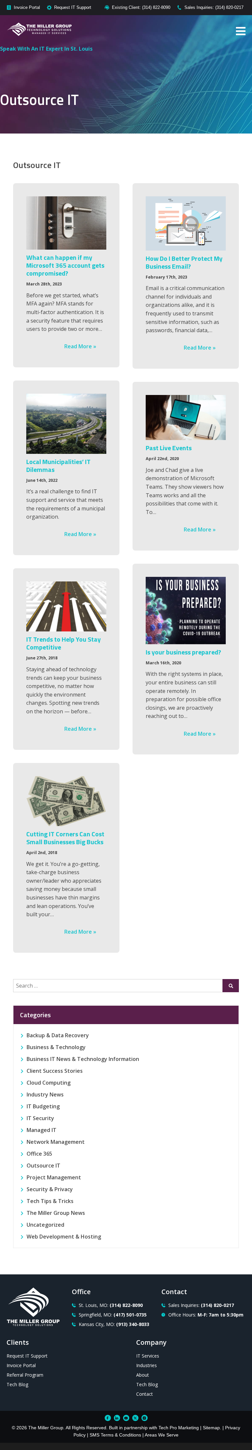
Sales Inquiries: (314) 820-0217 (213, 7)
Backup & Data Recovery (58, 1035)
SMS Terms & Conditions (115, 1435)
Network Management (56, 1141)
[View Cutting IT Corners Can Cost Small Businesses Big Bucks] (66, 801)
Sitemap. (212, 1427)
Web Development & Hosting (64, 1236)
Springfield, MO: (113, 1315)
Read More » (80, 346)
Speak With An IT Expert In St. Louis (46, 48)
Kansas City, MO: (114, 1324)
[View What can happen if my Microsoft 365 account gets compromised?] (66, 223)
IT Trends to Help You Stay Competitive (63, 643)
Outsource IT (43, 1165)
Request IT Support (72, 7)
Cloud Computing (49, 1082)
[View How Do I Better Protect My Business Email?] (186, 223)
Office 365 (39, 1153)
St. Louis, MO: (111, 1305)
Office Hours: (205, 1315)
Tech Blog (17, 1384)
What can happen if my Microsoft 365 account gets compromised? (65, 265)
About (142, 1375)
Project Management (54, 1177)
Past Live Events (169, 448)
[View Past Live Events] (186, 417)
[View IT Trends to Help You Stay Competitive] (66, 606)
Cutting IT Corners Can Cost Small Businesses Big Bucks (65, 838)
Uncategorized (45, 1224)
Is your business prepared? (183, 652)
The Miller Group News (56, 1213)
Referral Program (25, 1375)
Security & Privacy (50, 1189)
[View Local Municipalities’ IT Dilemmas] (66, 424)
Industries (146, 1365)
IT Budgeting (43, 1106)
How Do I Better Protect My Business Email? (184, 262)
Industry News (45, 1094)
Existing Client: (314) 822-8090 (141, 7)
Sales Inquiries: (201, 1305)
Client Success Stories (55, 1070)
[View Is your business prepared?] (186, 610)
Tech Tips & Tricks (50, 1201)
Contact (144, 1394)
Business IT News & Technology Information (83, 1059)
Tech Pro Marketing (178, 1427)
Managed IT (41, 1130)
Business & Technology (56, 1047)
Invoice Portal (27, 7)
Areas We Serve (161, 1435)
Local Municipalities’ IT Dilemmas (58, 465)
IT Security (40, 1118)
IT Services (147, 1356)
